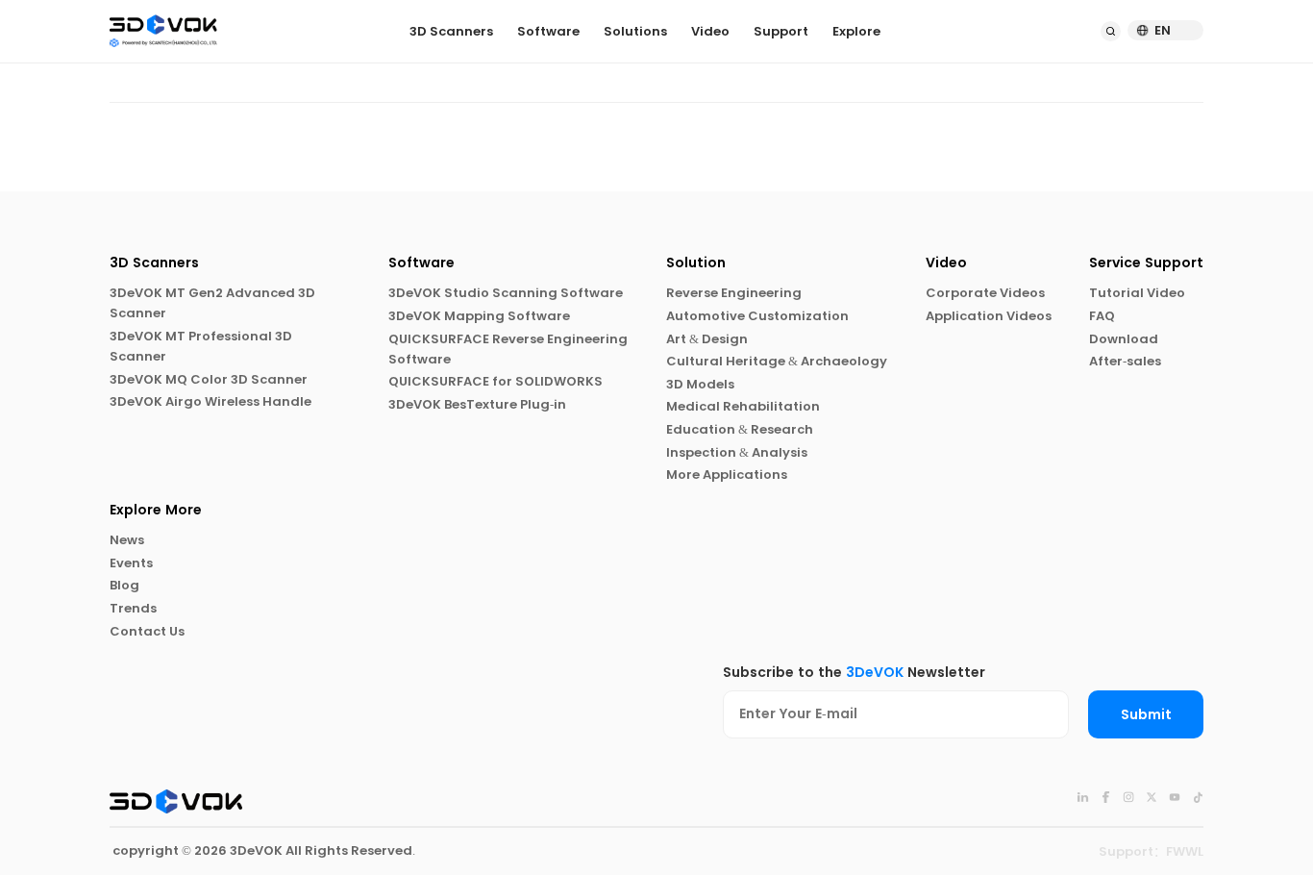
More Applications (726, 474)
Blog (124, 585)
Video (710, 31)
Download (1123, 339)
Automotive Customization (757, 316)
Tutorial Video (1137, 293)
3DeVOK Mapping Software (479, 316)
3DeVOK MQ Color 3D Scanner (209, 379)
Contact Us (147, 631)
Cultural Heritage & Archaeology (776, 361)
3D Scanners (451, 31)
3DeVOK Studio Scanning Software (505, 293)
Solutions (635, 31)
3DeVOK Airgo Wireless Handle (210, 401)
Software (548, 31)
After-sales (1125, 361)
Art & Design (707, 339)
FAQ (1102, 316)
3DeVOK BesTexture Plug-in (477, 404)
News (127, 540)
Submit (1146, 715)
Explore (856, 31)
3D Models (700, 384)
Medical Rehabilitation (743, 406)
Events (131, 563)
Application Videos (989, 316)
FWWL (1184, 851)
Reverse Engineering (734, 293)
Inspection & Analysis (736, 452)
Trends (133, 608)
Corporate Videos (985, 293)
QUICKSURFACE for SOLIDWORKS (495, 381)
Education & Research (739, 429)
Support (781, 31)
